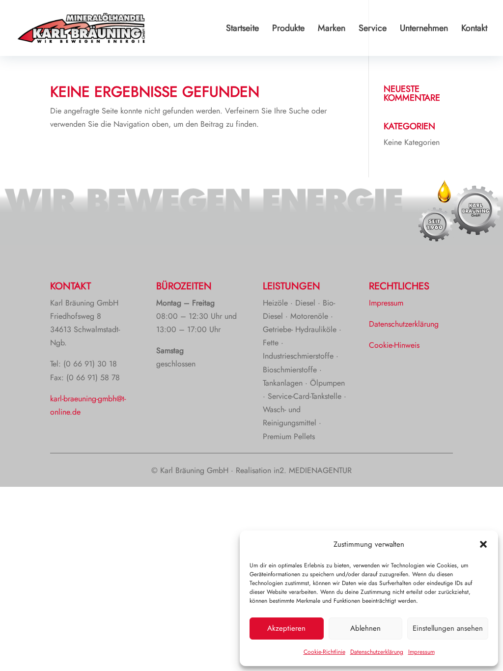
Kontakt (474, 29)
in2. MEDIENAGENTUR (313, 470)
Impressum (421, 651)
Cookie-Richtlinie (324, 651)
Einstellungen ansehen (448, 628)
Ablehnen (365, 628)
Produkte (288, 29)
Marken (331, 29)
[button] (483, 544)
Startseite (242, 29)
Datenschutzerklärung (376, 651)
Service (373, 29)
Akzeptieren (286, 628)
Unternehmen (424, 29)
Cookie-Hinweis (394, 345)
